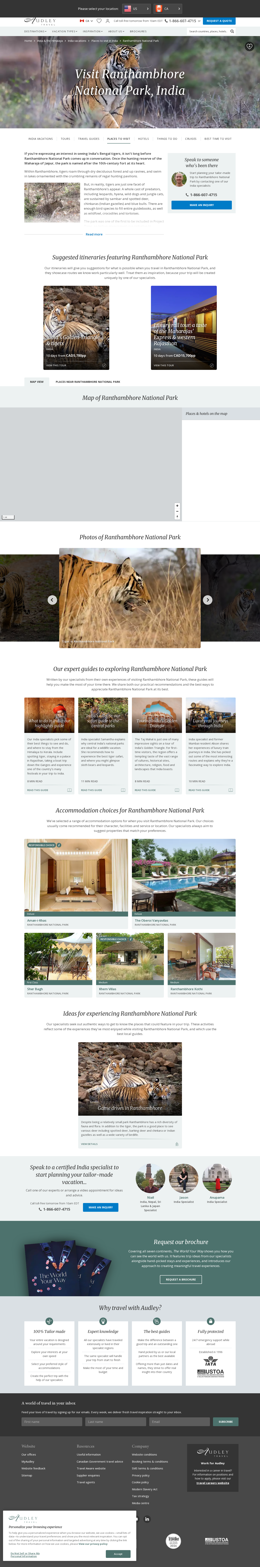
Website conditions (144, 1454)
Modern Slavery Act (144, 1489)
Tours (65, 139)
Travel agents (86, 1482)
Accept (118, 1554)
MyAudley (28, 1461)
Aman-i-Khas (36, 920)
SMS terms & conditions (147, 1468)
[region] (91, 464)
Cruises (191, 139)
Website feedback (33, 1468)
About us (115, 31)
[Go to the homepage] (40, 20)
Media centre (140, 1503)
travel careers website (212, 1483)
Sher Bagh (35, 989)
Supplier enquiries (88, 1475)
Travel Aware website (91, 1468)
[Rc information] (59, 845)
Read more (94, 234)
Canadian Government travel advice (100, 1461)
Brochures (138, 31)
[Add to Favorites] (249, 46)
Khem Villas (107, 989)
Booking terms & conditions (150, 1461)
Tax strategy (140, 1496)
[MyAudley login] (107, 21)
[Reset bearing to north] (177, 516)
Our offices (29, 1454)
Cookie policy (140, 1482)
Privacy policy (141, 1475)
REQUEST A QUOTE (219, 21)
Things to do (167, 139)
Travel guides (89, 139)
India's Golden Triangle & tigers (73, 340)
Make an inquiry (202, 205)
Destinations (34, 31)
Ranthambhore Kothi (186, 989)
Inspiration (92, 31)
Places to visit (118, 139)
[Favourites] (99, 21)
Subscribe (226, 1421)
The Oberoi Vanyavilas (151, 920)
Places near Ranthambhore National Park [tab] (88, 382)
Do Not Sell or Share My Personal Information (25, 1555)
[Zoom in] (177, 505)
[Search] (232, 31)
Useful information (89, 1454)
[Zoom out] (177, 511)
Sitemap (27, 1475)
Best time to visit (218, 139)
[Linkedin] (147, 1519)
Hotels (143, 139)
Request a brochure (181, 1279)
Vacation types (63, 31)
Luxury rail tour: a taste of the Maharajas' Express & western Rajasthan (180, 334)
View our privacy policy (93, 1544)
